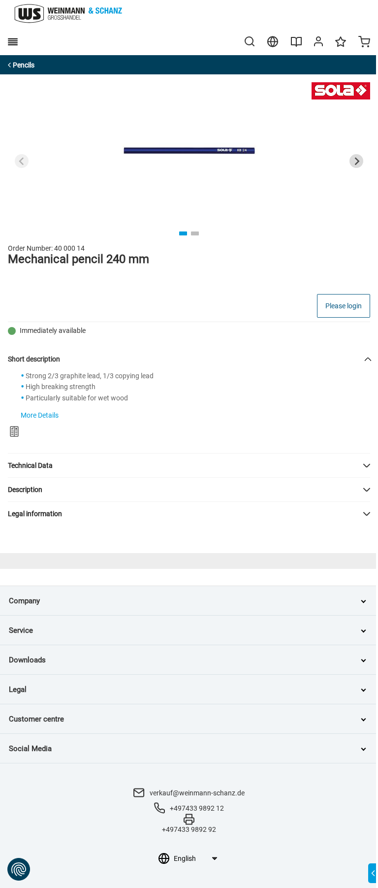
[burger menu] (13, 41)
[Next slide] (356, 161)
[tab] (183, 233)
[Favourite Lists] (340, 46)
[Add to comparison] (14, 431)
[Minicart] (364, 43)
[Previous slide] (22, 161)
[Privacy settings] (18, 869)
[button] (189, 465)
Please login (343, 306)
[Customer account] (318, 43)
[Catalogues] (296, 45)
